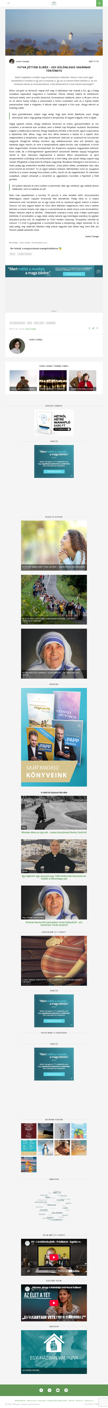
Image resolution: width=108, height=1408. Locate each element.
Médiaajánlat (20, 1400)
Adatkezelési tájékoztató (57, 1400)
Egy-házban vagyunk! (30, 1370)
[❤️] (28, 1131)
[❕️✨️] (45, 1131)
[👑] (79, 1131)
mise (30, 323)
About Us (79, 1400)
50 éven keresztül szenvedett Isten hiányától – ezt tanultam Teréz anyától (51, 674)
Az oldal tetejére (93, 1404)
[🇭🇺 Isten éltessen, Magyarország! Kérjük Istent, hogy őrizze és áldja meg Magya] (28, 1164)
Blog (12, 254)
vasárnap (50, 323)
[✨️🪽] (79, 1147)
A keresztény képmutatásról (82, 389)
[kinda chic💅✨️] (62, 1147)
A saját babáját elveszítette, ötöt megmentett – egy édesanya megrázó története (52, 981)
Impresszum (32, 1400)
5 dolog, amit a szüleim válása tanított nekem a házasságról (23, 389)
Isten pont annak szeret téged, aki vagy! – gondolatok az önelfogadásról (53, 567)
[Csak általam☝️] (45, 1147)
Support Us (88, 1400)
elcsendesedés (17, 323)
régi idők (39, 323)
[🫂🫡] (62, 1131)
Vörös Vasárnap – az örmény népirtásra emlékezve (53, 389)
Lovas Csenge (22, 61)
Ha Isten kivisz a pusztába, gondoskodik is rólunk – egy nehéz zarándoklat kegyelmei (48, 619)
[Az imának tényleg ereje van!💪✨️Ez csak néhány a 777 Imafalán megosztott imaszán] (28, 1147)
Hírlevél (71, 1400)
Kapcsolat (42, 1400)
